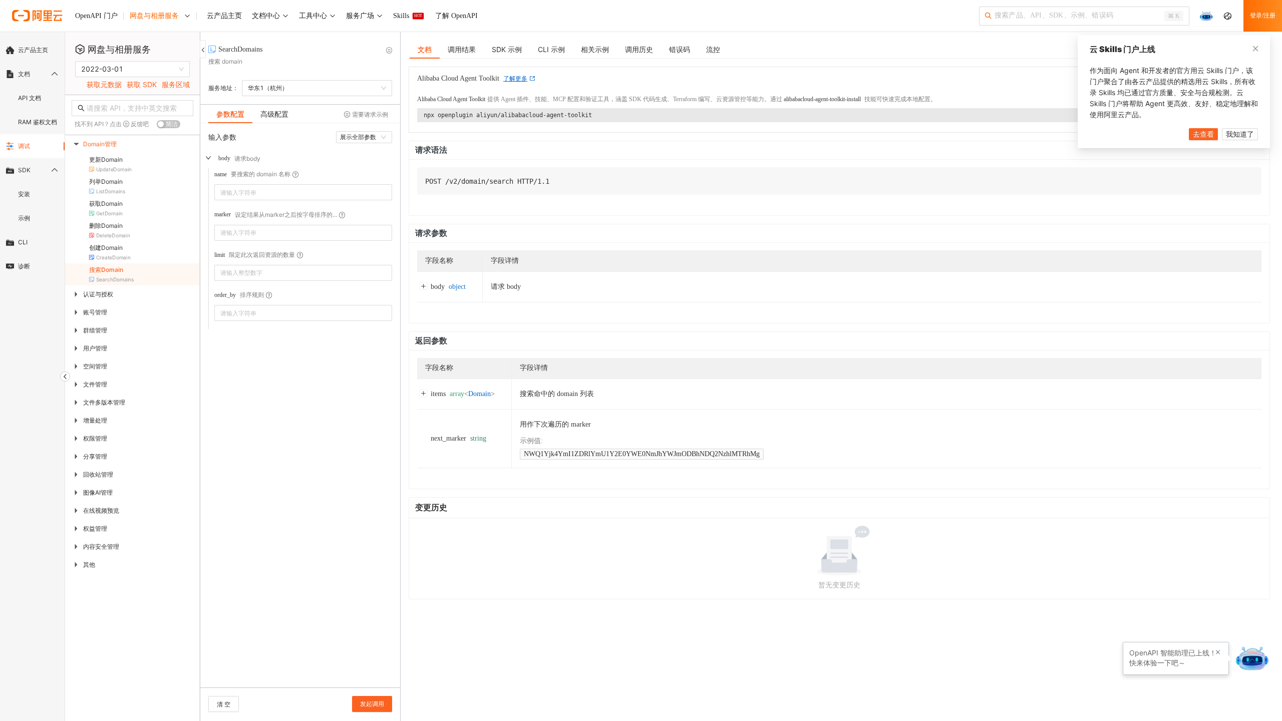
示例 (24, 218)
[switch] (168, 124)
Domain (479, 394)
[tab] (230, 114)
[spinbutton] (303, 272)
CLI (23, 242)
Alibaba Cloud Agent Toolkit (451, 99)
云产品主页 (33, 50)
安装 (24, 194)
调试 (24, 146)
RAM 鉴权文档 (37, 122)
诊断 (24, 266)
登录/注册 (1262, 15)
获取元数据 (104, 84)
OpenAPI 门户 (96, 16)
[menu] (32, 158)
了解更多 (515, 78)
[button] (386, 269)
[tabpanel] (300, 410)
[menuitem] (32, 50)
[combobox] (296, 192)
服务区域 (176, 84)
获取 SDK (142, 84)
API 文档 (29, 98)
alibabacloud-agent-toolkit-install (822, 99)
